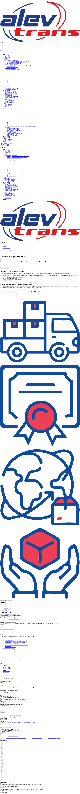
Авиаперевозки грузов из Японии (6, 630)
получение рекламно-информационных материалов (16, 623)
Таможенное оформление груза (10, 68)
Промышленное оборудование (10, 94)
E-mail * (1, 733)
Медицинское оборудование (10, 97)
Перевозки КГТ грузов (9, 71)
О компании (7, 55)
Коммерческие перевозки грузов (13, 75)
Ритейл (6, 98)
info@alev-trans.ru (3, 50)
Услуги (4, 59)
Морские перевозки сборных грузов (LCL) (15, 79)
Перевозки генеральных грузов (13, 74)
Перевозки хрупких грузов (12, 81)
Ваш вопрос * (3, 622)
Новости (4, 103)
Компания (4, 54)
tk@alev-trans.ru (5, 610)
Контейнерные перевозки (9, 85)
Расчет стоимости (6, 83)
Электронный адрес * (4, 618)
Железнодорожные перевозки (12, 67)
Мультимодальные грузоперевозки (11, 64)
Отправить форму (4, 792)
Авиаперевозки (10, 66)
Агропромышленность (9, 95)
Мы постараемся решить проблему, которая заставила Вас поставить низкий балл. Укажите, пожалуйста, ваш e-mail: (22, 789)
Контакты (4, 106)
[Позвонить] (40, 241)
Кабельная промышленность (10, 102)
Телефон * (2, 617)
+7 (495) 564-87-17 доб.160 (7, 608)
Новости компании (8, 104)
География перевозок (6, 87)
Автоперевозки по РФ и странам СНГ (14, 63)
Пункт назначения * (4, 735)
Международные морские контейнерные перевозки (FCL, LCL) (19, 65)
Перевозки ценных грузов (12, 80)
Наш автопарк (7, 56)
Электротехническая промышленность (12, 96)
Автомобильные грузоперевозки (11, 60)
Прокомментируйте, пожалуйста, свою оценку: (9, 786)
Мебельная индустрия (9, 101)
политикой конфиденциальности (54, 623)
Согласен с (52, 623)
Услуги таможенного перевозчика (13, 70)
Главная (4, 246)
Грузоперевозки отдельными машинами (14, 76)
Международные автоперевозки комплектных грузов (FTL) (18, 61)
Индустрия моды (8, 99)
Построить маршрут (4, 688)
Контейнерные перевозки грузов (13, 78)
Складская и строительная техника (11, 93)
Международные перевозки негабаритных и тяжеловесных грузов (19, 125)
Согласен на (14, 623)
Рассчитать (3, 739)
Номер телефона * (3, 732)
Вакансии (6, 58)
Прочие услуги (7, 127)
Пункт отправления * (4, 734)
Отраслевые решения (7, 90)
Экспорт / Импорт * (4, 719)
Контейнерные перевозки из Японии (7, 629)
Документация (7, 57)
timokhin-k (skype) (6, 609)
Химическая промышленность (10, 91)
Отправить (2, 624)
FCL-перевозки (10, 77)
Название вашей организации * (6, 616)
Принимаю (34, 623)
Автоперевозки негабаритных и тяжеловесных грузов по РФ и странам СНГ (21, 126)
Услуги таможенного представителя (13, 69)
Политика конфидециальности (7, 680)
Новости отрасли (8, 105)
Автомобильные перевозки (10, 84)
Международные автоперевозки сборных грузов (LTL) (17, 62)
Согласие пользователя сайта (37, 623)
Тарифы (4, 82)
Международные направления (10, 89)
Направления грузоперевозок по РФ (11, 88)
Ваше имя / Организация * (5, 715)
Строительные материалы (9, 100)
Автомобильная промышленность (11, 92)
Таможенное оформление (9, 86)
